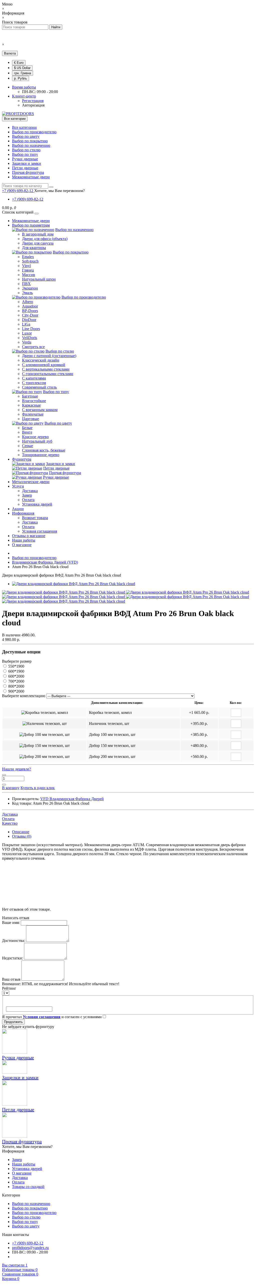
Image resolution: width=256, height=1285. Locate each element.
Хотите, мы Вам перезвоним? (59, 191)
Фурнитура (21, 459)
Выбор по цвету (26, 136)
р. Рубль (20, 78)
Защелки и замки (26, 163)
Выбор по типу (25, 154)
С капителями (34, 378)
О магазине (22, 545)
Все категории (24, 127)
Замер (27, 495)
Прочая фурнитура (28, 172)
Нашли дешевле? (16, 769)
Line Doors (31, 329)
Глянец (28, 270)
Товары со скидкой (28, 1186)
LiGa (26, 324)
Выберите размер (17, 661)
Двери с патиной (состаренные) (49, 356)
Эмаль (27, 293)
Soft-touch (30, 261)
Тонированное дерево (40, 455)
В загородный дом (38, 234)
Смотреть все (33, 347)
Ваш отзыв (11, 979)
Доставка (30, 491)
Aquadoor (30, 306)
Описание (20, 832)
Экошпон (30, 288)
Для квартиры (34, 248)
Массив (28, 275)
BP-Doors (30, 311)
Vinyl (26, 266)
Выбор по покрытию (30, 141)
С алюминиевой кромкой (43, 365)
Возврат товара (35, 518)
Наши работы (23, 540)
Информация (23, 513)
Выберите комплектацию (23, 696)
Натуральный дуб (37, 441)
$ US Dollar (22, 68)
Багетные (30, 396)
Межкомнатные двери (31, 177)
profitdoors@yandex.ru (30, 1247)
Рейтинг (9, 988)
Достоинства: (13, 940)
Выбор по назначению (31, 145)
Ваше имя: (11, 922)
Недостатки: (12, 958)
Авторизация (33, 105)
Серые (27, 446)
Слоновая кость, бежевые (43, 450)
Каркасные (31, 405)
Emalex (28, 257)
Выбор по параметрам (31, 225)
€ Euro (19, 63)
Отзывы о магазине (28, 536)
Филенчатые (33, 414)
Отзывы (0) (21, 836)
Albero (27, 302)
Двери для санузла (38, 243)
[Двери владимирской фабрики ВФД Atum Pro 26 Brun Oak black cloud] (73, 584)
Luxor (27, 333)
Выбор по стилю (26, 150)
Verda (26, 342)
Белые (27, 428)
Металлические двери (31, 482)
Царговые (30, 419)
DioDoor (29, 320)
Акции (18, 509)
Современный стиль (39, 387)
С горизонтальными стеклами (47, 374)
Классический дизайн (40, 360)
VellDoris (29, 338)
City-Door (30, 315)
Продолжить (13, 1022)
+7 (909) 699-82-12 (27, 199)
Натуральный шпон (39, 279)
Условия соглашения (39, 531)
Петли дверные (25, 168)
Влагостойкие (34, 401)
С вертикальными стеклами (46, 369)
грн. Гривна (22, 73)
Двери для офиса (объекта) (45, 239)
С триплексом (34, 383)
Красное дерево (35, 437)
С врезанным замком (40, 410)
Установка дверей (37, 504)
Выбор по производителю (34, 132)
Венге (27, 432)
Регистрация (33, 101)
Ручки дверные (25, 159)
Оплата (28, 500)
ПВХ (26, 284)
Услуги (18, 486)
